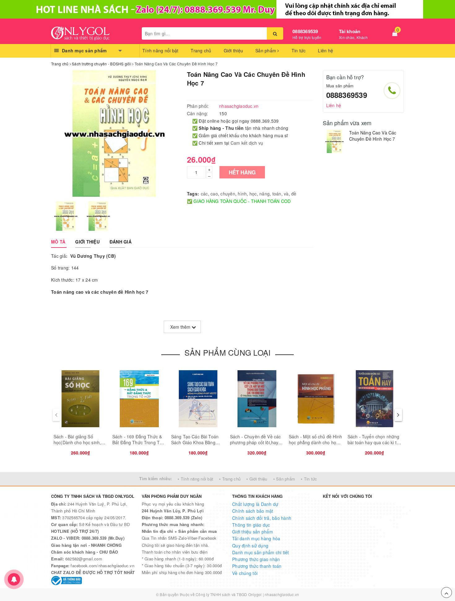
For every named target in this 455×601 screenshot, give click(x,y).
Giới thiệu (233, 50)
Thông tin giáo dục (251, 525)
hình (242, 194)
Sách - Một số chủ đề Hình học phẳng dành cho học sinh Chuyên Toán (315, 442)
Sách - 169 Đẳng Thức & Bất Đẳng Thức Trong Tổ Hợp (137, 442)
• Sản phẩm (284, 479)
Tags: (193, 194)
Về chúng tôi (245, 573)
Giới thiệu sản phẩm (252, 532)
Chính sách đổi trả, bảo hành (261, 518)
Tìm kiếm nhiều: (155, 478)
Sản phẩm (266, 50)
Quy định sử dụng (250, 545)
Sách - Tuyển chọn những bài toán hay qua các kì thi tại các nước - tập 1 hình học (374, 445)
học (253, 194)
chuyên (227, 194)
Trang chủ (201, 50)
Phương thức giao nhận (256, 559)
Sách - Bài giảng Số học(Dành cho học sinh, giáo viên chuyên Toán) (77, 442)
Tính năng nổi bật (160, 50)
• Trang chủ (229, 479)
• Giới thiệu (256, 479)
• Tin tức (309, 479)
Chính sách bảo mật (252, 511)
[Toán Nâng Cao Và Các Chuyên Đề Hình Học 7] (334, 141)
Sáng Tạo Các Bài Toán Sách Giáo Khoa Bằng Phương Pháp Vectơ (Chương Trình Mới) (195, 445)
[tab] (58, 241)
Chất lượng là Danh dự (255, 504)
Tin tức (299, 50)
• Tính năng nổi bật (195, 479)
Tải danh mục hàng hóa (256, 538)
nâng (264, 194)
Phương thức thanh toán (257, 566)
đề (294, 194)
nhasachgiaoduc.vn (282, 594)
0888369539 (305, 31)
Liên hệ (325, 50)
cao (214, 194)
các (204, 194)
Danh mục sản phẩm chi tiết (260, 552)
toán (276, 194)
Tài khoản (349, 31)
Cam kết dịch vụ (247, 143)
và (286, 194)
